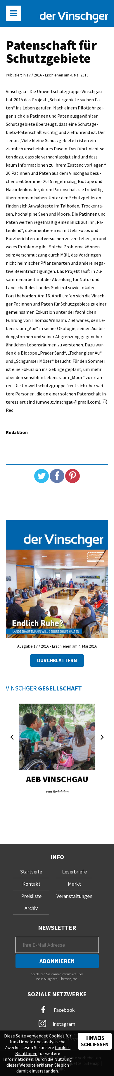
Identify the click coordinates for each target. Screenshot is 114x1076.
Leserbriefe (74, 871)
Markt (74, 883)
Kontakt (31, 883)
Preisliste (31, 896)
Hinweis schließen (94, 1041)
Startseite (31, 871)
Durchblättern (57, 660)
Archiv (31, 908)
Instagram (63, 1024)
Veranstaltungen (74, 896)
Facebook (64, 1010)
